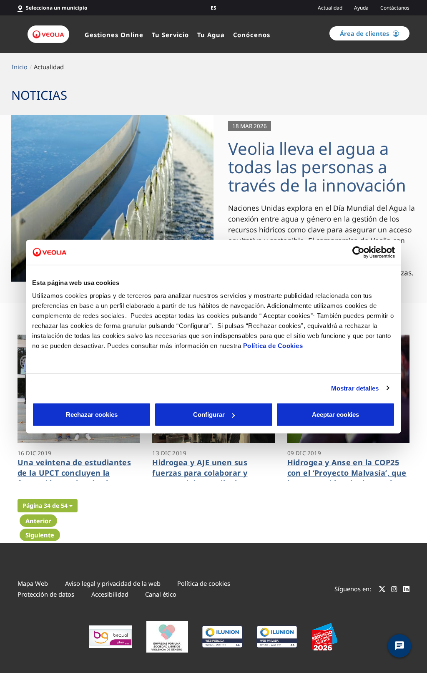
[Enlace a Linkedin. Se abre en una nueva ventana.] (406, 590)
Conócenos (251, 34)
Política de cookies (203, 583)
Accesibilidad (109, 594)
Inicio (20, 67)
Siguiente (39, 535)
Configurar (209, 414)
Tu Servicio (170, 34)
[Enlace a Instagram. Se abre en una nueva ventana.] (394, 590)
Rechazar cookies (92, 414)
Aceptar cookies (335, 414)
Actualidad (330, 7)
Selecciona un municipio (57, 7)
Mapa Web (33, 583)
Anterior (38, 521)
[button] (48, 505)
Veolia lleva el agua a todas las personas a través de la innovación (317, 167)
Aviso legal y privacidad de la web (113, 583)
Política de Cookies (273, 345)
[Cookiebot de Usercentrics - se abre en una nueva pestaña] (358, 252)
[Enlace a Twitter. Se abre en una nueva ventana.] (382, 590)
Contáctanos (394, 7)
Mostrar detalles (355, 387)
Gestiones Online (114, 34)
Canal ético (160, 594)
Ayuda (361, 7)
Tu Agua (211, 34)
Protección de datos (46, 594)
